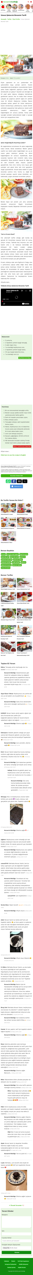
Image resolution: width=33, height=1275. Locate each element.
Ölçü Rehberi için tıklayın (25, 358)
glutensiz (22, 557)
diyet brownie (24, 554)
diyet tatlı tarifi (14, 557)
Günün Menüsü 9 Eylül (22, 514)
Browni (3, 554)
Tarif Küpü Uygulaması (23, 1261)
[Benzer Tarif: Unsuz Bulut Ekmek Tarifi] (24, 597)
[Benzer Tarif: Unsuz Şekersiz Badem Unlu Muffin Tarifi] (24, 614)
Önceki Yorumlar (15, 1205)
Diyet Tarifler (16, 19)
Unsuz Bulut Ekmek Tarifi (23, 603)
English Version (22, 1267)
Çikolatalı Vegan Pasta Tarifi (8, 619)
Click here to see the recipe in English (13, 455)
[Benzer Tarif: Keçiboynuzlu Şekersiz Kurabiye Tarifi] (8, 630)
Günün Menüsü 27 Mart (6, 542)
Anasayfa (3, 19)
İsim (3, 1231)
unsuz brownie (5, 568)
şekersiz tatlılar (17, 565)
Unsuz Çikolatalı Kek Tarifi (23, 589)
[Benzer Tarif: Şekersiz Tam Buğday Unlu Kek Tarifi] (8, 647)
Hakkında (6, 1261)
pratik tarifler (16, 562)
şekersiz (23, 562)
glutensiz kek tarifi (6, 559)
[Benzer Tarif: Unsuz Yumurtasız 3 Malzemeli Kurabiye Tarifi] (24, 647)
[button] (31, 1)
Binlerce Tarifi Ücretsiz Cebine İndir (22, 446)
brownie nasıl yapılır (12, 554)
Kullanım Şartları (11, 1267)
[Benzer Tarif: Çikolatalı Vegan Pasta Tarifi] (8, 614)
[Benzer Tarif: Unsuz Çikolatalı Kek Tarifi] (24, 583)
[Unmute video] (16, 297)
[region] (16, 38)
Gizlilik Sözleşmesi (23, 1264)
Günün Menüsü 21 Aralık (7, 514)
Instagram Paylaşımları (10, 1264)
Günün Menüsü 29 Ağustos (7, 528)
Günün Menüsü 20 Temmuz (23, 528)
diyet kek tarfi (5, 557)
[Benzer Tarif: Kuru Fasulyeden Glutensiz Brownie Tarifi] (24, 630)
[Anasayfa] (10, 2)
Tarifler (9, 19)
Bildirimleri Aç (18, 486)
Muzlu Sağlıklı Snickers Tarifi (8, 589)
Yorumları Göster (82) (16, 475)
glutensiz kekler (17, 559)
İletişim (13, 1261)
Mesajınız (5, 1214)
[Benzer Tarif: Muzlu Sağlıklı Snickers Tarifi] (8, 583)
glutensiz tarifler (6, 562)
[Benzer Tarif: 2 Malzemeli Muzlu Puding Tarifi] (8, 597)
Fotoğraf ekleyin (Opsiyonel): (11, 1244)
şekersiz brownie (6, 565)
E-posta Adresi (6, 1238)
